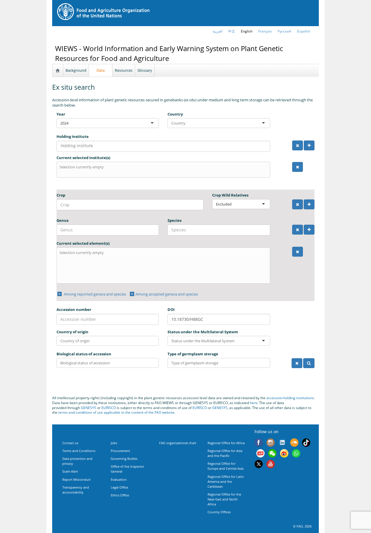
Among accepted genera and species (166, 294)
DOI (171, 309)
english (246, 31)
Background (76, 70)
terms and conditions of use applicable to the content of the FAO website (116, 412)
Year (61, 114)
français (265, 31)
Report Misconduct (76, 479)
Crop (61, 195)
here (253, 402)
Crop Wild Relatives (230, 195)
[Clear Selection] (297, 145)
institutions (305, 397)
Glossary (144, 70)
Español (303, 31)
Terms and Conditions (78, 451)
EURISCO (108, 407)
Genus (62, 220)
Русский (284, 31)
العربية (217, 31)
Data (101, 70)
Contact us (70, 443)
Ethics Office (120, 495)
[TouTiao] (260, 454)
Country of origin (72, 331)
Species (174, 220)
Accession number (74, 309)
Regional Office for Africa (226, 443)
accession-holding (281, 397)
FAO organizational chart (177, 443)
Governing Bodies (124, 458)
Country (175, 114)
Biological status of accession (84, 353)
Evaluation (119, 479)
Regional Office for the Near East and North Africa (224, 499)
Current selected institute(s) (83, 157)
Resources (123, 70)
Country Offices (219, 512)
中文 (231, 31)
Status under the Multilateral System (203, 331)
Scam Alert (70, 471)
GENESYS (88, 407)
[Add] (309, 145)
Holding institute (73, 136)
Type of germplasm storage (193, 353)
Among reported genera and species (94, 294)
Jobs (114, 443)
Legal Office (119, 487)
